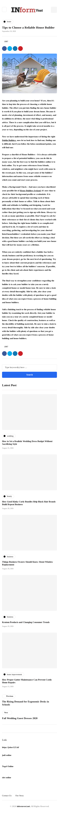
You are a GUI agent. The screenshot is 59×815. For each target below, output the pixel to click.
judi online (6, 755)
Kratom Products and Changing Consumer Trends (26, 622)
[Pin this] (20, 48)
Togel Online (7, 766)
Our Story (19, 795)
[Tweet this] (9, 48)
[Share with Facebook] (4, 48)
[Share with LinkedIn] (15, 48)
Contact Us (7, 795)
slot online (6, 777)
